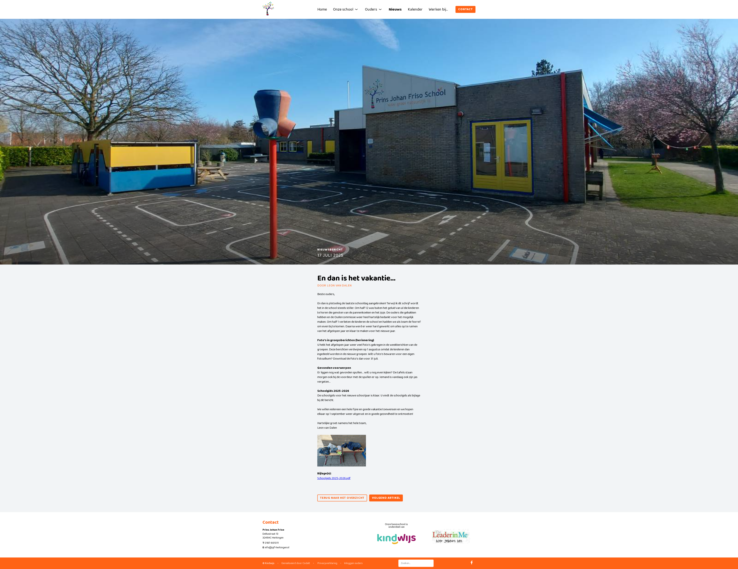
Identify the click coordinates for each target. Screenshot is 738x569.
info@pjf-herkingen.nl (277, 547)
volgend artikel (386, 497)
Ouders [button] (371, 9)
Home (322, 9)
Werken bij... (438, 9)
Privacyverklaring (327, 563)
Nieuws (395, 9)
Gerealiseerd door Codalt (295, 563)
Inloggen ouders (353, 563)
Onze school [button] (343, 9)
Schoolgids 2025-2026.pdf (334, 478)
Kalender (415, 9)
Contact (465, 9)
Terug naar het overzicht (342, 497)
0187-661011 (272, 543)
